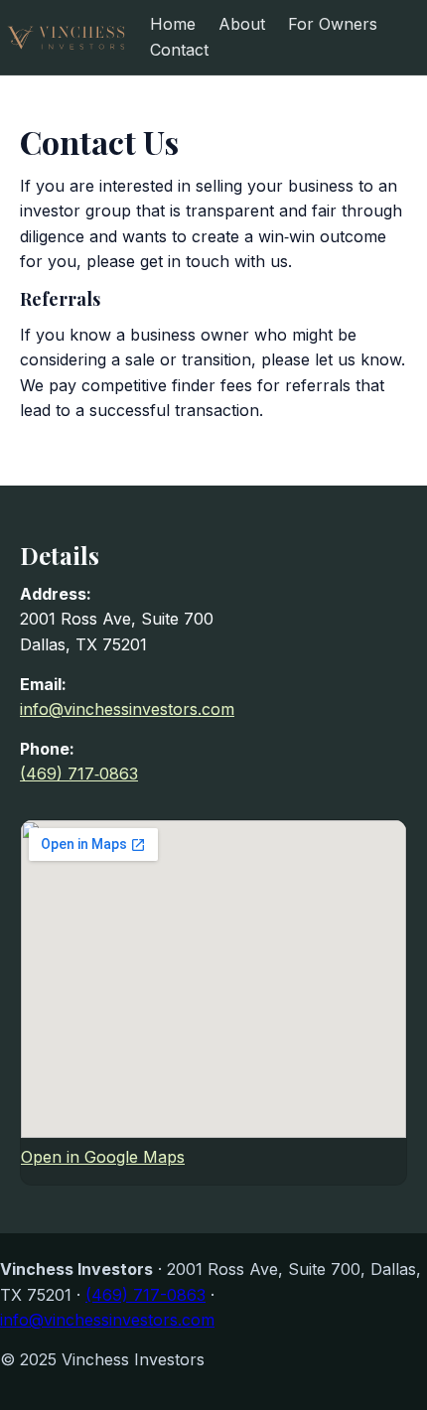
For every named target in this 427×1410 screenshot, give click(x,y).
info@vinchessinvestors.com (127, 709)
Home (173, 24)
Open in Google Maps (103, 1157)
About (241, 24)
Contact (179, 50)
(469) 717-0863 (145, 1295)
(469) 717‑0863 (79, 773)
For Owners (332, 24)
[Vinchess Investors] (66, 38)
